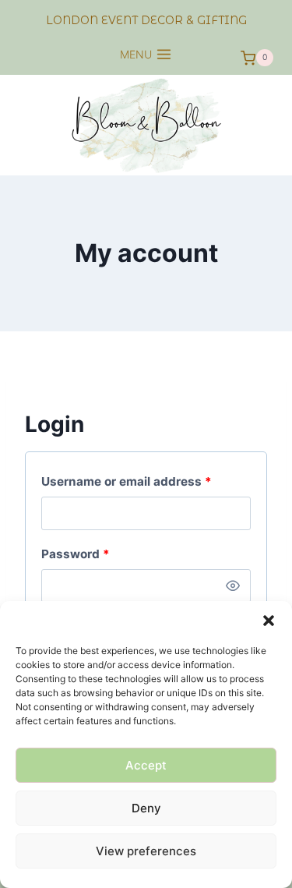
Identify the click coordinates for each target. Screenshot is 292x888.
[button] (268, 620)
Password (101, 553)
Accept (146, 765)
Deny (146, 808)
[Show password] (232, 586)
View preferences (146, 851)
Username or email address (146, 481)
